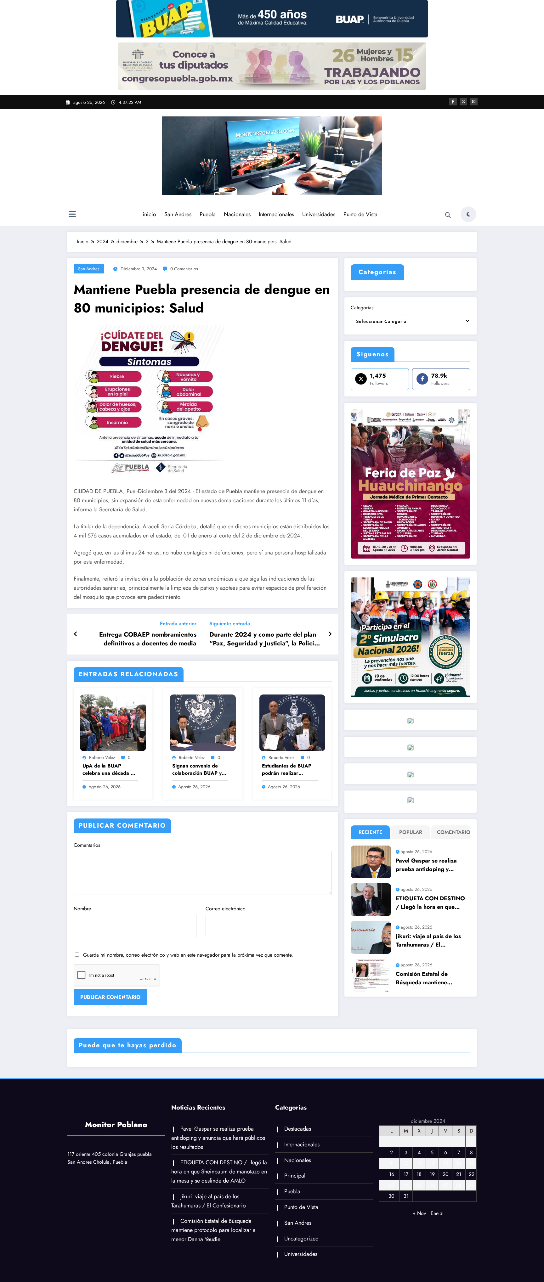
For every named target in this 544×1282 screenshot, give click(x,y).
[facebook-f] (453, 101)
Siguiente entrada (229, 624)
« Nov (419, 1213)
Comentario (452, 832)
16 (391, 1174)
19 (432, 1174)
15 (471, 1163)
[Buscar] (448, 215)
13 (445, 1163)
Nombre (82, 908)
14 (458, 1163)
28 (459, 1185)
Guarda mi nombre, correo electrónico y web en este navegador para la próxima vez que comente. (188, 955)
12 (432, 1163)
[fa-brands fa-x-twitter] (463, 101)
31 (406, 1196)
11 (419, 1163)
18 (419, 1174)
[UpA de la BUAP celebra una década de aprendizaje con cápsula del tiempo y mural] (113, 722)
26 (432, 1185)
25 (419, 1185)
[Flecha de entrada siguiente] (330, 634)
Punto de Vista (360, 214)
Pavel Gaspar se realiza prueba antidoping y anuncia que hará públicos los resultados (430, 865)
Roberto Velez (102, 757)
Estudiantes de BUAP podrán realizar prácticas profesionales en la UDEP (289, 769)
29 (471, 1185)
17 (406, 1174)
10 (406, 1163)
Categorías (362, 307)
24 (406, 1185)
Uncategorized (301, 1238)
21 (458, 1174)
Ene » (437, 1213)
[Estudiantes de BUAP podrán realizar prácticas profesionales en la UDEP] (292, 722)
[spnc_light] (468, 214)
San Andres (177, 214)
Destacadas (297, 1129)
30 (391, 1196)
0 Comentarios (184, 269)
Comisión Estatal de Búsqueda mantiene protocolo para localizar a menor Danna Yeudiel (430, 978)
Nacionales (237, 214)
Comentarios (87, 845)
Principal (294, 1176)
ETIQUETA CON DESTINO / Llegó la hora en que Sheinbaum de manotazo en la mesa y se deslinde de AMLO (432, 902)
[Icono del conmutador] (72, 215)
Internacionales (276, 214)
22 (471, 1174)
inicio (149, 214)
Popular (410, 832)
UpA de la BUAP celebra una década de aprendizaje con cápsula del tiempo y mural (109, 769)
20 (446, 1174)
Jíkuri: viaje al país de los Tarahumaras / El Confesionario (428, 940)
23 (391, 1185)
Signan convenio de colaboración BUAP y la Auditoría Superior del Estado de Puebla (199, 769)
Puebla (208, 214)
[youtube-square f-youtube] (474, 101)
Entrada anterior (178, 624)
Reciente (370, 832)
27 (445, 1185)
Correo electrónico (226, 908)
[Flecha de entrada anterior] (76, 634)
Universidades (318, 214)
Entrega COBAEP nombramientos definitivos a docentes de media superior (147, 639)
